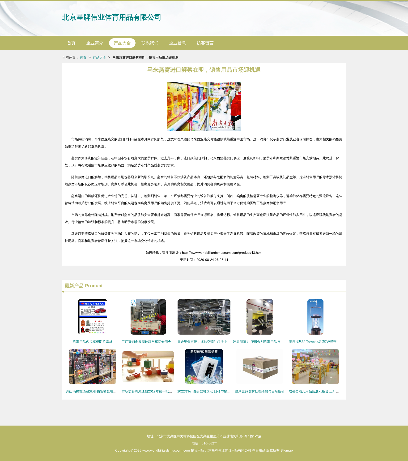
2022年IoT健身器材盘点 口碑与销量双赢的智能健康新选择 (220, 391)
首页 (71, 43)
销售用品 (197, 450)
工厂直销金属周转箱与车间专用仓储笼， (151, 342)
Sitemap (286, 450)
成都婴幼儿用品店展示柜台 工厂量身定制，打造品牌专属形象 (334, 391)
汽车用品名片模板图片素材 (92, 342)
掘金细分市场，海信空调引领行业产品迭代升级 (212, 342)
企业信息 (177, 43)
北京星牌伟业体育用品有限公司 (112, 17)
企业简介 (94, 43)
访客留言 (205, 43)
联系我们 (149, 43)
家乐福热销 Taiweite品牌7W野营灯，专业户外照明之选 (329, 342)
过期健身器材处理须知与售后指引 (260, 391)
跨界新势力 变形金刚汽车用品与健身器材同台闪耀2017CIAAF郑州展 (283, 342)
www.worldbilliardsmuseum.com (166, 450)
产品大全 (122, 43)
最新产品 (74, 285)
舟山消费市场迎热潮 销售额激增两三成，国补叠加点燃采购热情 (112, 391)
